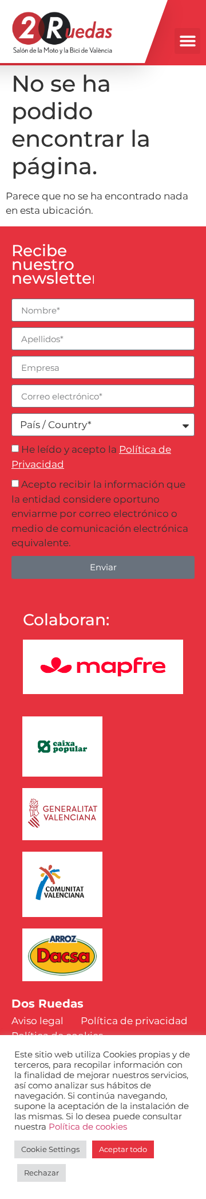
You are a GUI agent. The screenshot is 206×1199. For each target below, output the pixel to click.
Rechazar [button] (41, 1172)
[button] (187, 41)
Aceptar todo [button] (123, 1149)
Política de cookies (88, 1127)
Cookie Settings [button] (50, 1149)
